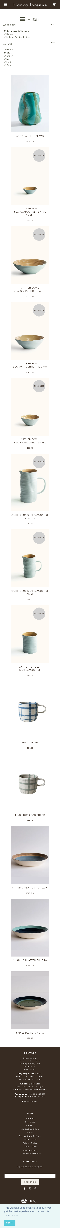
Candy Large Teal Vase (30, 136)
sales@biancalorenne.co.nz (34, 1089)
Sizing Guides (30, 1146)
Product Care (30, 1139)
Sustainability (30, 1150)
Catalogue (30, 1122)
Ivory (9, 59)
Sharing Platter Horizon (30, 887)
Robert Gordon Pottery (18, 37)
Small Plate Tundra (30, 1033)
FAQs (30, 1132)
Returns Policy (30, 1143)
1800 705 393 (38, 1097)
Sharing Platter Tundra (30, 960)
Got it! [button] (9, 1223)
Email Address (30, 1171)
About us (30, 1118)
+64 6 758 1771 (31, 1101)
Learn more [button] (11, 1215)
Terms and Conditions (30, 1154)
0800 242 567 (38, 1094)
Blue (9, 53)
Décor (9, 34)
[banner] (30, 4)
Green (9, 56)
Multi (9, 62)
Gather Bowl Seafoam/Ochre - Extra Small (30, 212)
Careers (30, 1125)
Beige (9, 50)
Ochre (9, 65)
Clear (52, 24)
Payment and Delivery (30, 1136)
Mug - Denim (30, 742)
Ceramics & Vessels (18, 31)
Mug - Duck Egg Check (30, 815)
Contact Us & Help (30, 1129)
